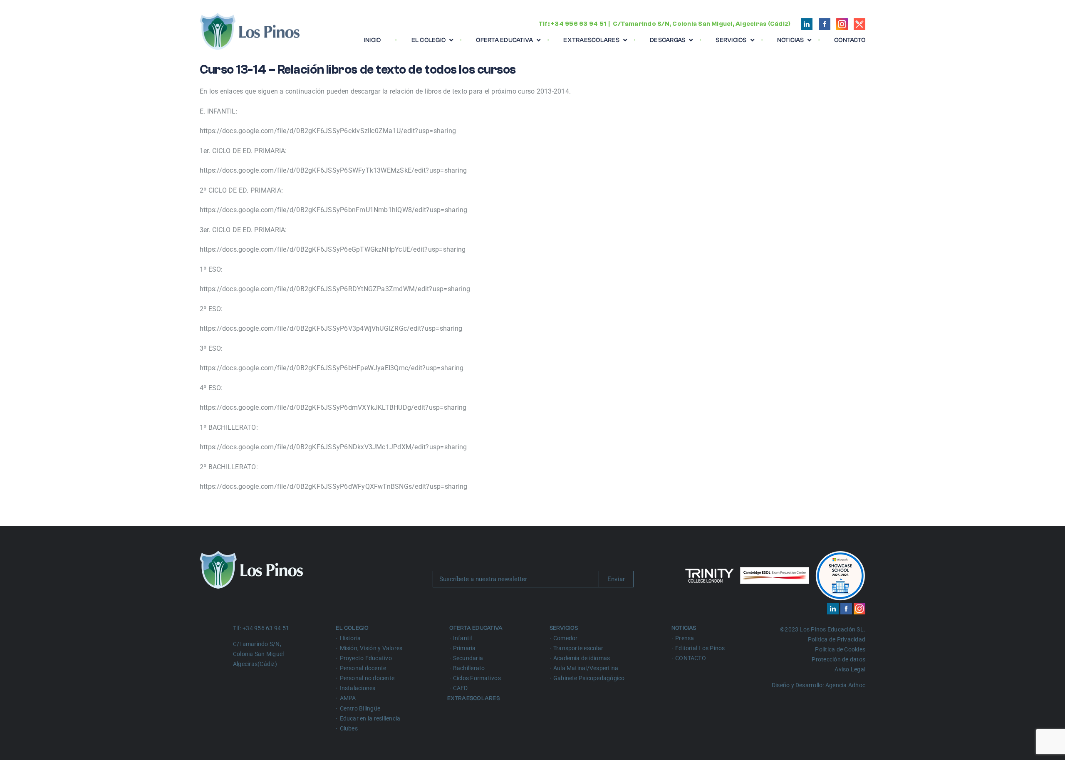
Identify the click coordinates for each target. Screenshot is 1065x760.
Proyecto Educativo (366, 658)
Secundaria (468, 658)
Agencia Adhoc (845, 685)
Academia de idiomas (581, 658)
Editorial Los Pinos (700, 648)
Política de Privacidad (836, 639)
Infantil (462, 638)
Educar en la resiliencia (370, 718)
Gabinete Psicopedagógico (589, 678)
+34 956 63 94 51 (578, 23)
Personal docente (363, 668)
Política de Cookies (840, 649)
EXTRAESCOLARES (474, 698)
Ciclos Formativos (477, 678)
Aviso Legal (850, 669)
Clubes (349, 728)
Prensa (684, 638)
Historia (350, 638)
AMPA (348, 698)
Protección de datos (838, 659)
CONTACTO (690, 658)
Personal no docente (367, 678)
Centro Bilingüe (360, 708)
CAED (460, 688)
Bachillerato (469, 668)
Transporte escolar (578, 648)
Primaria (464, 648)
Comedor (565, 638)
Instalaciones (358, 688)
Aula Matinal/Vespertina (586, 668)
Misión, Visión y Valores (371, 648)
